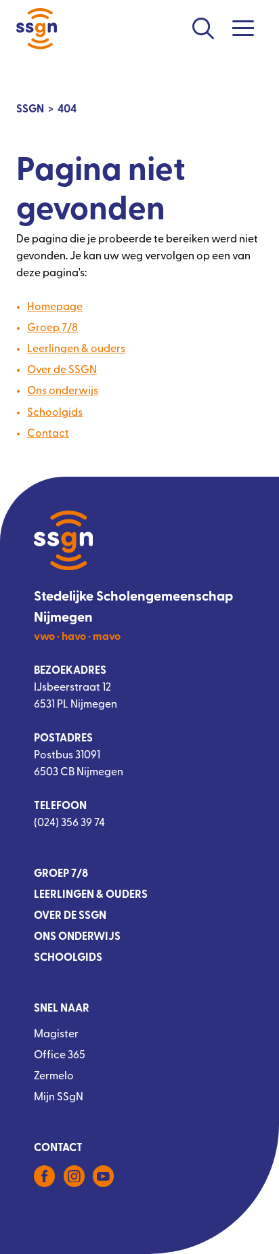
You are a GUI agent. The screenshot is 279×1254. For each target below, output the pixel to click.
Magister (56, 1034)
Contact (48, 434)
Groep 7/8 (52, 328)
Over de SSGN (62, 370)
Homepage (55, 307)
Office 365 (59, 1055)
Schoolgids (55, 413)
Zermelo (54, 1076)
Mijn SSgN (58, 1097)
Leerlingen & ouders (76, 349)
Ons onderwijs (62, 391)
